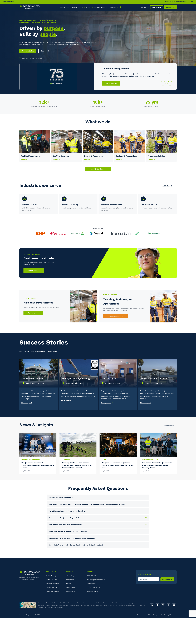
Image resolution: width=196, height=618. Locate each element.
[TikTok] (168, 605)
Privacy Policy (152, 615)
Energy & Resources (53, 583)
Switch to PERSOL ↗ (10, 2)
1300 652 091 (91, 576)
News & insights (71, 587)
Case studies (70, 591)
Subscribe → (167, 579)
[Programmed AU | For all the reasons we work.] (29, 7)
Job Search (157, 7)
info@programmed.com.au (96, 579)
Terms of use (141, 615)
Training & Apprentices (53, 587)
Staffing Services (51, 579)
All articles (169, 425)
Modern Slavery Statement (168, 615)
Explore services (114, 316)
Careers (68, 583)
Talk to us (32, 313)
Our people (70, 579)
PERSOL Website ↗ (93, 587)
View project (26, 403)
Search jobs (45, 51)
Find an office (91, 583)
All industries (168, 186)
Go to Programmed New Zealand (182, 2)
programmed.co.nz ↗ (94, 591)
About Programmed (73, 576)
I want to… (145, 7)
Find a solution (28, 51)
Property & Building (52, 591)
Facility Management (53, 576)
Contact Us (170, 7)
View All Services (97, 169)
